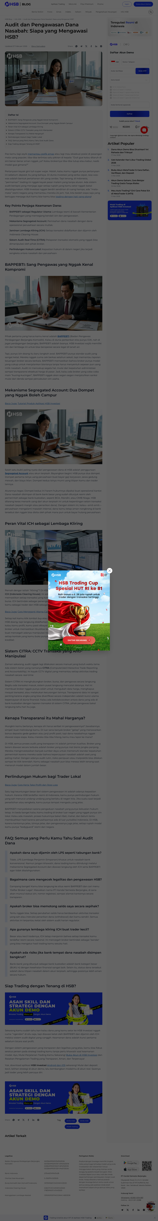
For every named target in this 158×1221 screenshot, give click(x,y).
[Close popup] (109, 570)
